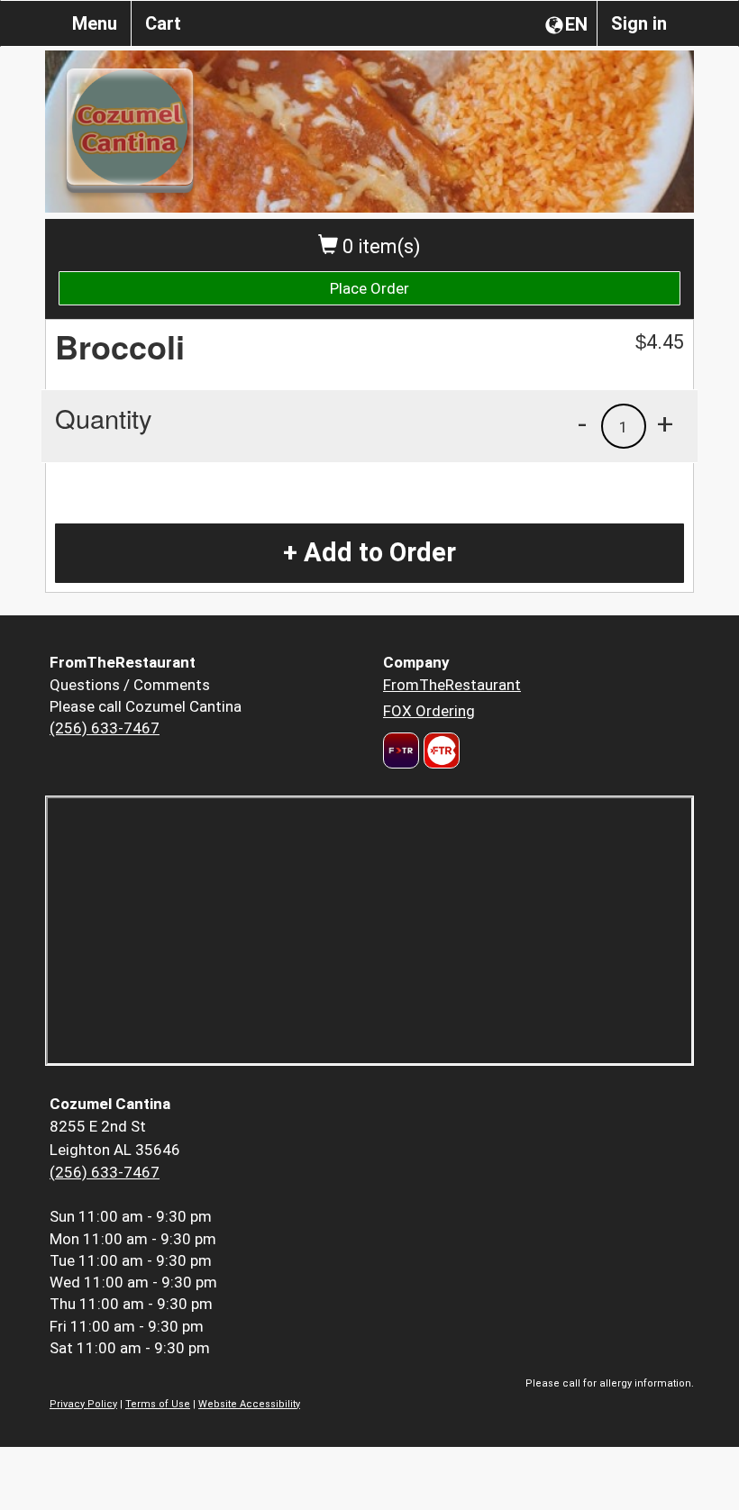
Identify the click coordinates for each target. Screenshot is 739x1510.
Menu (94, 23)
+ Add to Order (369, 552)
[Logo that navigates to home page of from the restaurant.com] (401, 750)
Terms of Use (157, 1404)
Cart (163, 23)
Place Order (369, 288)
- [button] (582, 423)
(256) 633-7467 (105, 728)
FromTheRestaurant (452, 685)
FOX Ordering (429, 711)
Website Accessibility (249, 1404)
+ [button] (665, 423)
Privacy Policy (83, 1404)
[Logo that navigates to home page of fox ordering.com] (439, 750)
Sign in (639, 23)
